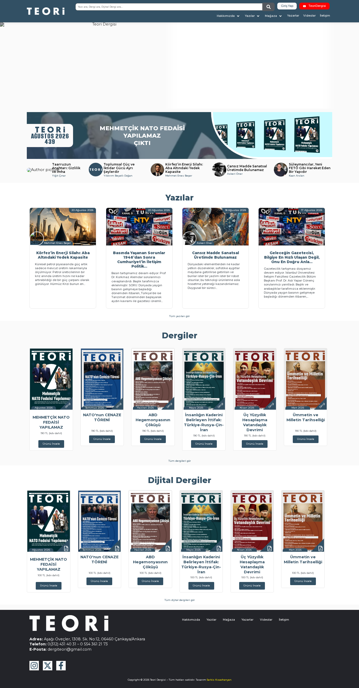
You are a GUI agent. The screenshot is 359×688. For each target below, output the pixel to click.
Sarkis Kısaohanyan (219, 679)
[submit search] (269, 7)
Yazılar (211, 619)
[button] (229, 16)
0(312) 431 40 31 (62, 644)
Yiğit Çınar (59, 175)
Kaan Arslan (296, 175)
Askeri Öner (235, 173)
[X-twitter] (47, 665)
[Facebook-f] (61, 665)
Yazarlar (247, 619)
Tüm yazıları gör (179, 316)
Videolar (266, 619)
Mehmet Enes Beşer (178, 175)
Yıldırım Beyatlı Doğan (118, 175)
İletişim (284, 619)
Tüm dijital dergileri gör (180, 600)
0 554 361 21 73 (94, 644)
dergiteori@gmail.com (69, 649)
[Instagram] (34, 665)
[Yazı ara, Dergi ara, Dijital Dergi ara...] (169, 7)
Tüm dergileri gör (179, 460)
